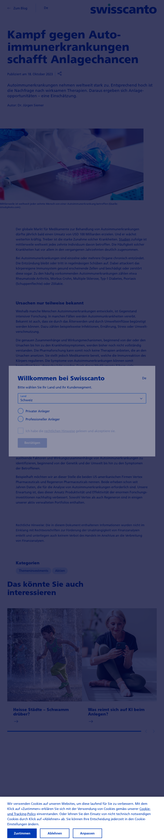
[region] (82, 818)
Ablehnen (55, 833)
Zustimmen (22, 833)
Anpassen (87, 833)
